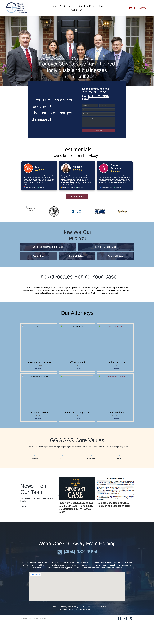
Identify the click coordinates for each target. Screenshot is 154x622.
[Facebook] (119, 618)
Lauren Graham (115, 412)
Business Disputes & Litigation (48, 247)
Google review (29, 187)
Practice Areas (67, 6)
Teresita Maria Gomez (38, 362)
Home (54, 6)
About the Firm (86, 6)
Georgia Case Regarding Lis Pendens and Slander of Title (113, 504)
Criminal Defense (77, 256)
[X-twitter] (131, 618)
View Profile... (39, 369)
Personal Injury (115, 256)
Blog (100, 6)
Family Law (38, 256)
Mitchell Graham (115, 362)
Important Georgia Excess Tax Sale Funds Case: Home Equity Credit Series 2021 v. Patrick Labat (76, 507)
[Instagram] (125, 618)
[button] (58, 495)
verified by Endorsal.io (39, 187)
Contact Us (77, 9)
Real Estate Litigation (106, 247)
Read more (32, 184)
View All (23, 506)
